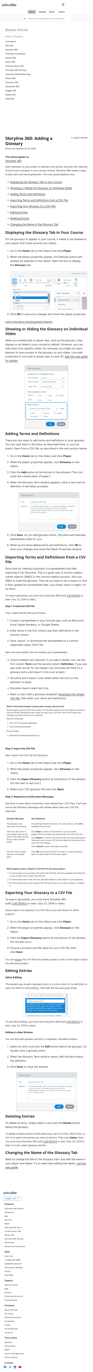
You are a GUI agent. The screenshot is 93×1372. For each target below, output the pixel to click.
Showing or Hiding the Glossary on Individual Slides (41, 188)
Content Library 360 (14, 66)
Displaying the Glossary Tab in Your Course (36, 182)
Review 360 (10, 58)
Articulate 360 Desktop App (18, 74)
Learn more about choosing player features (28, 321)
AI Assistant (10, 41)
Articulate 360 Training (15, 70)
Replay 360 (10, 94)
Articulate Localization (15, 53)
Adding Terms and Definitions (27, 194)
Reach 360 (10, 62)
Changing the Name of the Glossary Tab (34, 224)
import (18, 959)
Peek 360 (9, 98)
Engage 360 (10, 90)
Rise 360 (9, 45)
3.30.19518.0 (73, 595)
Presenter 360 (11, 82)
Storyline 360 (11, 49)
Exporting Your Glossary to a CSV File (33, 206)
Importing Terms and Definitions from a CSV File (39, 200)
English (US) (13, 1199)
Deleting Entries (19, 218)
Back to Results (81, 137)
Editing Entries (19, 212)
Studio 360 (10, 78)
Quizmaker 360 (12, 86)
